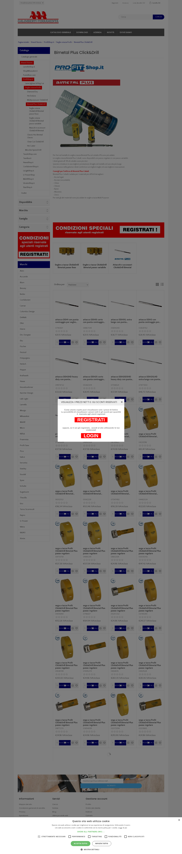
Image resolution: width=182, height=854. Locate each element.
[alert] (91, 835)
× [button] (179, 820)
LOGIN (91, 435)
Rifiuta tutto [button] (101, 843)
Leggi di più (122, 828)
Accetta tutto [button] (80, 843)
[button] (91, 831)
